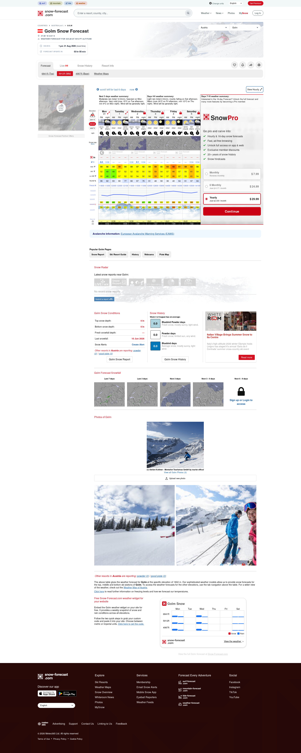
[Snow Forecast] (52, 13)
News (218, 13)
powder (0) (143, 576)
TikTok (233, 692)
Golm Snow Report (119, 359)
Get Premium (255, 3)
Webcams (149, 254)
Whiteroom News (104, 697)
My (243, 13)
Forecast (45, 65)
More (93, 144)
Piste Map (164, 254)
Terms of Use (44, 738)
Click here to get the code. (131, 623)
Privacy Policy (59, 738)
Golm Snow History (175, 359)
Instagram (234, 687)
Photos (231, 13)
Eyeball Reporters (147, 697)
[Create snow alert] (242, 64)
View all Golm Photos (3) (175, 472)
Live (62, 65)
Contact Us (87, 723)
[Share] (250, 64)
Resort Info (108, 65)
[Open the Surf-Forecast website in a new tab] (42, 3)
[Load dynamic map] (61, 108)
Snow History (84, 65)
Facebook (234, 682)
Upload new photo (177, 478)
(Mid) (65, 73)
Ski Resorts (101, 682)
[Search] (188, 13)
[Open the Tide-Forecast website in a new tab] (68, 3)
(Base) (82, 73)
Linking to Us (105, 723)
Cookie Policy (76, 738)
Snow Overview (103, 692)
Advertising (59, 723)
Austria (57, 25)
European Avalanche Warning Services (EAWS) (147, 233)
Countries (43, 25)
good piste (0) (106, 353)
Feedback (121, 723)
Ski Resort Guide (118, 254)
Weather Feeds (145, 702)
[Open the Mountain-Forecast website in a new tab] (55, 3)
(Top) (48, 73)
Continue (232, 211)
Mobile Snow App (146, 692)
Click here (99, 591)
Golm (69, 25)
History (135, 254)
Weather (205, 13)
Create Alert (138, 344)
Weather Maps (101, 73)
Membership (143, 682)
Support (73, 723)
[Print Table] (259, 64)
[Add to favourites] (234, 64)
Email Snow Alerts (147, 687)
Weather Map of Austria (135, 587)
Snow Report (98, 254)
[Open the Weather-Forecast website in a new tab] (80, 3)
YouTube (234, 697)
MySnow (100, 707)
